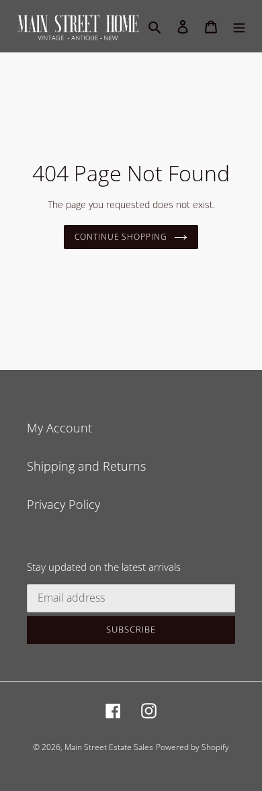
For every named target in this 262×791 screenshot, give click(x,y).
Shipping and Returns (86, 466)
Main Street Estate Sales (108, 747)
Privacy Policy (63, 504)
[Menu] (239, 25)
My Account (59, 428)
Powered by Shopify (192, 747)
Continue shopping (121, 236)
